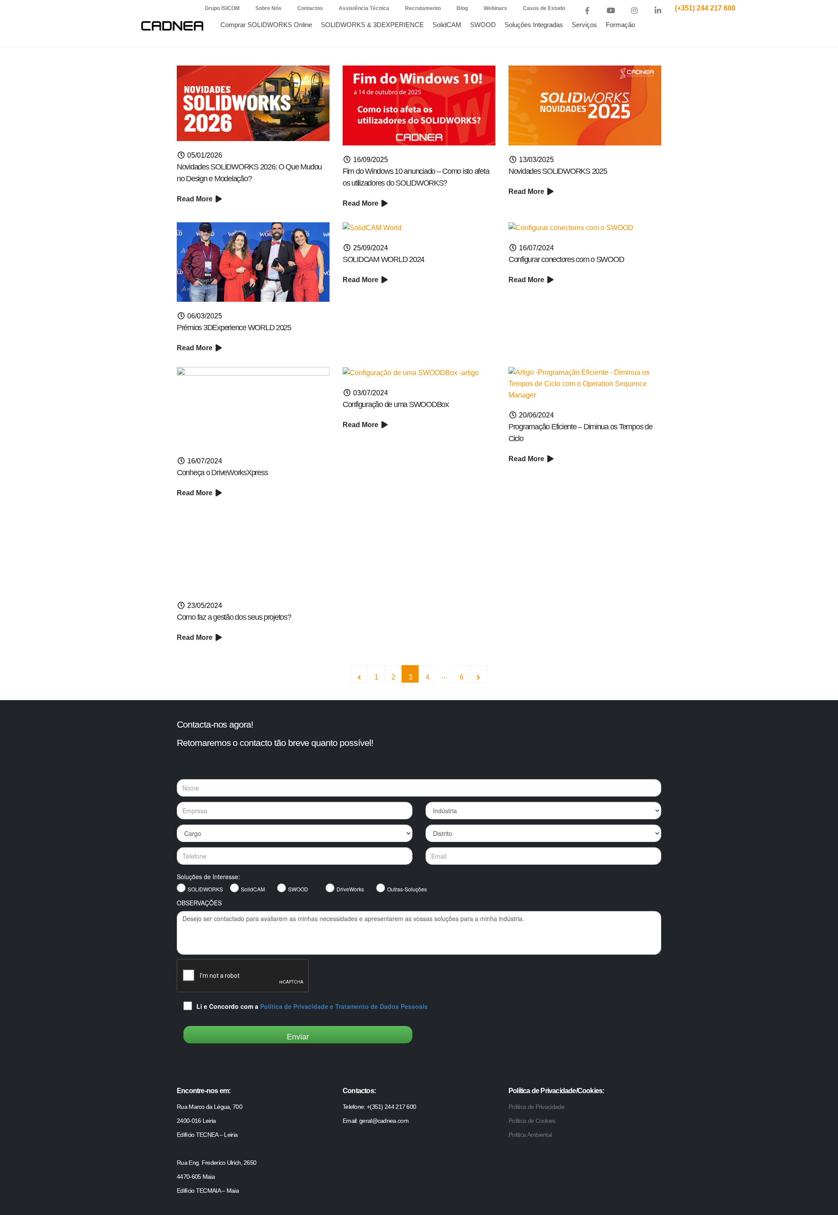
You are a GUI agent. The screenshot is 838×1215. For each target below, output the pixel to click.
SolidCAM (447, 24)
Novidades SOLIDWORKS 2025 (557, 171)
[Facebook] (587, 10)
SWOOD (483, 24)
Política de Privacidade (536, 1106)
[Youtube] (610, 10)
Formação (620, 24)
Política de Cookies (532, 1120)
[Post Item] (253, 103)
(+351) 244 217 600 (705, 8)
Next (478, 674)
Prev (359, 674)
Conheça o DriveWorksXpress (222, 472)
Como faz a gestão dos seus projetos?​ (234, 617)
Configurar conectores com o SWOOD (566, 259)
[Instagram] (634, 10)
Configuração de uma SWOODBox (396, 404)
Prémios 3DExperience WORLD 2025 (234, 327)
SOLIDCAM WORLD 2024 (383, 259)
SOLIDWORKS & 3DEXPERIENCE (372, 24)
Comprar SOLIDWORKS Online (266, 24)
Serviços (584, 24)
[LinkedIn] (657, 10)
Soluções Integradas (534, 24)
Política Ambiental (530, 1134)
